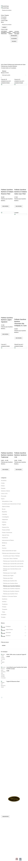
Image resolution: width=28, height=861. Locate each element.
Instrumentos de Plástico (8, 540)
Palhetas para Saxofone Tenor (10, 593)
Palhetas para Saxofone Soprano (11, 591)
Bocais (3, 509)
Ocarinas (4, 548)
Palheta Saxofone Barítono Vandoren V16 (20, 455)
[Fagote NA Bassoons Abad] (3, 684)
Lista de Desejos (18, 701)
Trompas (4, 606)
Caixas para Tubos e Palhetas (10, 558)
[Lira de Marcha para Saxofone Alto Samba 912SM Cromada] (3, 673)
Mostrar (4, 71)
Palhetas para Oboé (8, 578)
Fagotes (4, 524)
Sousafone (3, 614)
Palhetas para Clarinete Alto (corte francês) (13, 561)
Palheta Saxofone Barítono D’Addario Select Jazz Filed (20, 192)
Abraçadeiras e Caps (7, 501)
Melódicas (4, 542)
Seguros (14, 41)
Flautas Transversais (7, 532)
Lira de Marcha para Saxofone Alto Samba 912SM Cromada (16, 668)
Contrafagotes (5, 516)
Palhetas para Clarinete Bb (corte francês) (13, 563)
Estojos (3, 485)
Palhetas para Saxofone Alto (10, 580)
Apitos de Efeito (6, 506)
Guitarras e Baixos (5, 490)
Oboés (3, 545)
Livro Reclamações (19, 703)
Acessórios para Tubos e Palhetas (11, 555)
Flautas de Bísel (6, 529)
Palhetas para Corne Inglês (9, 573)
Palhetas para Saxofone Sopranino (11, 588)
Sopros (2, 498)
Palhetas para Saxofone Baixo (10, 583)
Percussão (3, 496)
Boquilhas (4, 511)
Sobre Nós (3, 744)
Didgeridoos (5, 519)
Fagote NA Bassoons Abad (13, 681)
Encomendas (18, 698)
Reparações (14, 35)
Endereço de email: (5, 809)
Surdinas (4, 601)
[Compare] (2, 187)
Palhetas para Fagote (8, 575)
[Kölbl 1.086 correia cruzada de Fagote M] (3, 659)
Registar (17, 696)
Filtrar (3, 645)
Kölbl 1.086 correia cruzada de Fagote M (16, 654)
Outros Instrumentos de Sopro (9, 550)
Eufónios (4, 522)
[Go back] (2, 44)
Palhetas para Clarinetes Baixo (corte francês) (12, 569)
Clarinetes (4, 514)
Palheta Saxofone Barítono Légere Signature (7, 320)
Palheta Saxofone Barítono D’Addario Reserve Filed (7, 192)
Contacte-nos (4, 746)
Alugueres (14, 38)
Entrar (16, 694)
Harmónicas (5, 537)
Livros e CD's (4, 493)
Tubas (3, 612)
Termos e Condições (5, 756)
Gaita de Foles (5, 535)
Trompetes (4, 609)
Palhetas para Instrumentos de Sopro (11, 553)
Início (2, 64)
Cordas (3, 483)
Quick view (2, 209)
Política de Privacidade (6, 758)
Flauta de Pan (5, 527)
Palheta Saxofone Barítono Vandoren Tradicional (7, 455)
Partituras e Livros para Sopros (9, 596)
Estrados (3, 488)
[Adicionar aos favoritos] (2, 203)
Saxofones (4, 599)
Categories (4, 53)
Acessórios (3, 480)
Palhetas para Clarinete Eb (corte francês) (13, 566)
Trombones (4, 604)
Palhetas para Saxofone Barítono (11, 586)
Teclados (3, 617)
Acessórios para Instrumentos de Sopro (11, 503)
